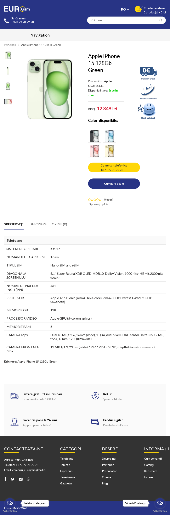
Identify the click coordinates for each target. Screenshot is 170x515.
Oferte (106, 477)
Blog (105, 483)
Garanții (149, 464)
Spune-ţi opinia (98, 204)
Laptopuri (66, 471)
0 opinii (108, 199)
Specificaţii (14, 224)
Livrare (148, 477)
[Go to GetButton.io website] (10, 511)
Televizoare (67, 477)
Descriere (38, 224)
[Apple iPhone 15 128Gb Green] (50, 89)
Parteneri (108, 464)
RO (124, 9)
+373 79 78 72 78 (112, 170)
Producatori (109, 471)
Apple (108, 81)
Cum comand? (153, 458)
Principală (10, 44)
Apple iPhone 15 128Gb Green (41, 44)
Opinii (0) (59, 224)
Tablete (65, 464)
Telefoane (66, 458)
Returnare (150, 471)
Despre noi (109, 458)
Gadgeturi (66, 483)
